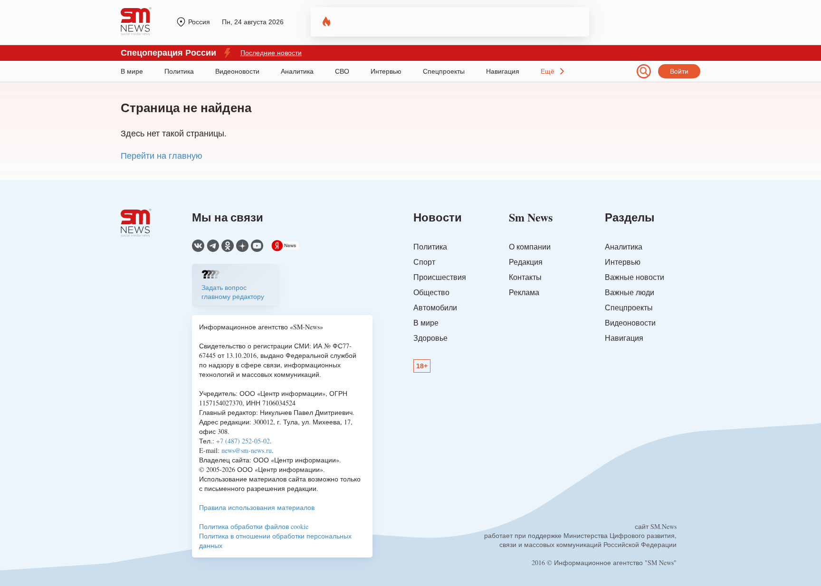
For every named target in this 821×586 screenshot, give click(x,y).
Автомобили (435, 307)
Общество (431, 292)
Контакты (525, 277)
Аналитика (297, 71)
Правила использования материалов (257, 507)
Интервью (386, 71)
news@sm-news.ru (246, 450)
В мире (132, 71)
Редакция (526, 262)
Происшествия (439, 277)
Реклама (524, 292)
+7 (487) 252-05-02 (243, 440)
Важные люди (629, 292)
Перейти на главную (161, 155)
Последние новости (271, 53)
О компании (530, 246)
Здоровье (430, 338)
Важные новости (634, 277)
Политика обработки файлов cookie (253, 526)
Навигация (502, 71)
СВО (342, 71)
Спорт (424, 262)
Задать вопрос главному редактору (232, 292)
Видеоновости (237, 71)
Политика (179, 71)
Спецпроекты (444, 71)
